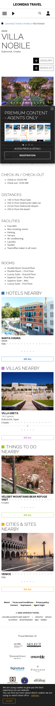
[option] (27, 137)
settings (35, 695)
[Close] (52, 108)
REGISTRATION (27, 155)
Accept (9, 701)
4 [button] (33, 145)
